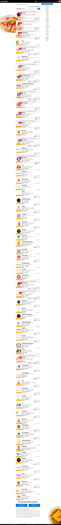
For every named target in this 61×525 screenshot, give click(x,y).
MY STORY (24, 495)
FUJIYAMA (24, 229)
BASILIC (23, 191)
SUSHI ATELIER (25, 466)
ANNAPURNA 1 (24, 446)
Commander (40, 1)
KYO (22, 40)
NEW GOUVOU (24, 282)
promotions (38, 19)
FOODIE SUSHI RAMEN (26, 440)
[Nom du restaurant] (39, 6)
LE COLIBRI (24, 452)
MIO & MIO (24, 335)
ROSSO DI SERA (25, 179)
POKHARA (24, 357)
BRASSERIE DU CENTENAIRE (27, 343)
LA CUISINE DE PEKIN (26, 75)
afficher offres (37, 54)
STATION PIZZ (24, 157)
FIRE (23, 165)
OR (22, 403)
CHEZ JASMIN (24, 249)
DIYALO (23, 473)
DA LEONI (23, 93)
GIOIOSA (23, 122)
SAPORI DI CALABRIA (26, 198)
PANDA (23, 65)
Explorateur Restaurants (48, 1)
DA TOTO (23, 349)
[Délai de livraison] (36, 6)
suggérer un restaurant (21, 505)
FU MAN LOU (24, 214)
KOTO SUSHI (24, 185)
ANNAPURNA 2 (24, 32)
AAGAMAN (24, 48)
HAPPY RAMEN (25, 255)
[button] (36, 1)
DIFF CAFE (24, 130)
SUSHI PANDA (24, 300)
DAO (23, 380)
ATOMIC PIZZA (24, 481)
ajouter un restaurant (34, 505)
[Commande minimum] (33, 6)
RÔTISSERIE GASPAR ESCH (27, 314)
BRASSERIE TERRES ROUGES (27, 83)
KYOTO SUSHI (24, 489)
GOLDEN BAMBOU (25, 432)
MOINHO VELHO (25, 56)
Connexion (55, 1)
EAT (22, 22)
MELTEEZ (23, 308)
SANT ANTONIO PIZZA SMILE (27, 241)
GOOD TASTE (24, 235)
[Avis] (32, 6)
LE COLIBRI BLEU (25, 365)
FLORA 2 (23, 292)
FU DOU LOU (24, 171)
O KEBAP (23, 112)
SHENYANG (24, 458)
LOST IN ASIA (24, 411)
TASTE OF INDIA (25, 388)
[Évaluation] (35, 6)
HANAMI (23, 206)
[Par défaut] (30, 6)
